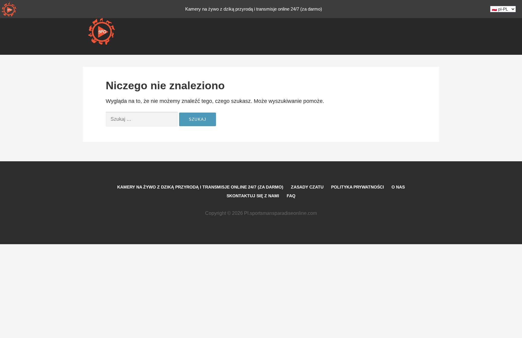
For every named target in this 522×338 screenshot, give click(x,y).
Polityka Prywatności (357, 187)
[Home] (9, 9)
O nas (398, 187)
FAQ (291, 195)
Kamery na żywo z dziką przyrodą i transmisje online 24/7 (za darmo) (200, 187)
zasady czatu (307, 187)
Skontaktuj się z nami (253, 195)
